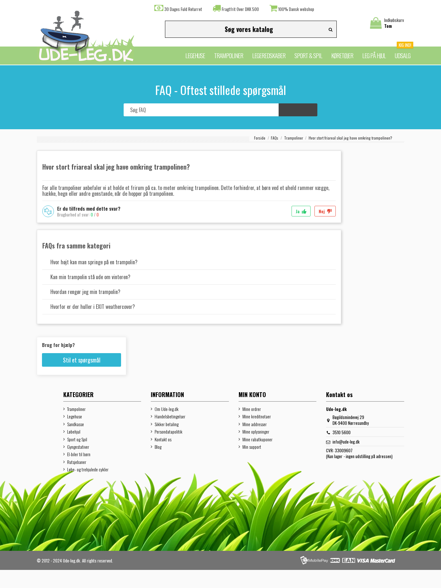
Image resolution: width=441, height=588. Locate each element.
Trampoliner (76, 409)
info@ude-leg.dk (346, 441)
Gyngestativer (78, 447)
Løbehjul (73, 432)
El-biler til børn (78, 454)
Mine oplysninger (255, 432)
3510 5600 (342, 432)
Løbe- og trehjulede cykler (87, 469)
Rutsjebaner (76, 462)
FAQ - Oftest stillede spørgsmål (220, 89)
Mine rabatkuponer (257, 439)
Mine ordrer (251, 409)
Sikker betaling (167, 424)
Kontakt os (163, 439)
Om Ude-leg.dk (167, 409)
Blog (158, 447)
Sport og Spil (77, 439)
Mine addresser (254, 424)
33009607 (344, 450)
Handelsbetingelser (170, 416)
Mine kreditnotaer (256, 416)
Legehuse (74, 416)
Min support (251, 447)
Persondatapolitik (168, 432)
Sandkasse (75, 424)
